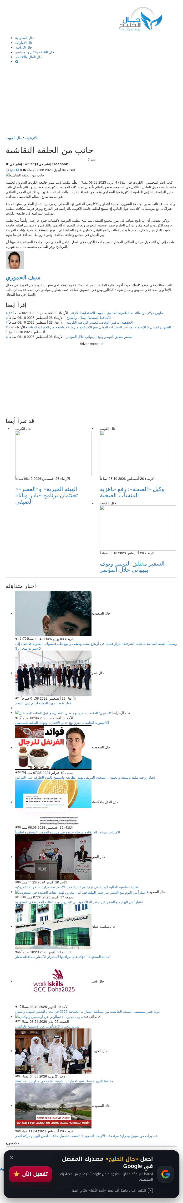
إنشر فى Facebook (53, 163)
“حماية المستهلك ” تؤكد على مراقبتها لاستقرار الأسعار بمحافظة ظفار (63, 956)
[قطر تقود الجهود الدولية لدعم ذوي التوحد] (53, 672)
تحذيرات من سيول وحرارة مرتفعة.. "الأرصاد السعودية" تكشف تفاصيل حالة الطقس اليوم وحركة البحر (86, 1135)
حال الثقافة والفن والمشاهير (34, 52)
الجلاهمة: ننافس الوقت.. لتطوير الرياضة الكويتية (70, 322)
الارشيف (31, 137)
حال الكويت (14, 137)
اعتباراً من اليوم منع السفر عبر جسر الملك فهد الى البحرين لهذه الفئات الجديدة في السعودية (79, 901)
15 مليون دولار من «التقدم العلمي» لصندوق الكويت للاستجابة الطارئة (85, 312)
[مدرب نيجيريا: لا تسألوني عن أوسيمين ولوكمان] (49, 1016)
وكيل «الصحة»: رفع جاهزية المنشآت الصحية (132, 491)
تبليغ (13, 169)
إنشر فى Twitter (22, 163)
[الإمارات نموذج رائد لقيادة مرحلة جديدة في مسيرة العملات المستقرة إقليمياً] (53, 801)
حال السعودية (24, 37)
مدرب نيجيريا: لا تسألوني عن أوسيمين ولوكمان (47, 1026)
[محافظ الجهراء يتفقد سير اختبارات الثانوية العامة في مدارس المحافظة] (53, 1050)
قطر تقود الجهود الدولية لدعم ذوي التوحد (43, 703)
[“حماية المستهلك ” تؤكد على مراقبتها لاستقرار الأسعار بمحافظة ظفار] (53, 926)
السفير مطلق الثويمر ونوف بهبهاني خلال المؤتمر (70, 336)
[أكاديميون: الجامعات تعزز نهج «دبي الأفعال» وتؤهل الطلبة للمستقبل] (64, 712)
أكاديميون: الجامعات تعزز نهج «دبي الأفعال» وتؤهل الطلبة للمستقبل (62, 722)
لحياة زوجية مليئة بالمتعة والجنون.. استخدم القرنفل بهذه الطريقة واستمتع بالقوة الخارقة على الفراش (85, 777)
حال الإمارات (24, 42)
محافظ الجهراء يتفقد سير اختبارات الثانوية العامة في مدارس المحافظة (64, 1080)
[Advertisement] (91, 99)
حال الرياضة (23, 47)
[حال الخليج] (140, 18)
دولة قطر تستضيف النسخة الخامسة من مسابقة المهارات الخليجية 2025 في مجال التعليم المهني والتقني (87, 1011)
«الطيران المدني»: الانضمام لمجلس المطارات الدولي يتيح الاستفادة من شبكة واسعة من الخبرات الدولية (89, 327)
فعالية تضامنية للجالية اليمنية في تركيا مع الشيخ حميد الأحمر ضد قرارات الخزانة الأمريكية (77, 886)
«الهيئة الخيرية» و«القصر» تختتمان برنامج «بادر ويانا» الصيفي (46, 494)
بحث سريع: (14, 1142)
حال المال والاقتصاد (28, 56)
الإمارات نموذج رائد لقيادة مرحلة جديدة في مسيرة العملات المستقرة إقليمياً (67, 832)
